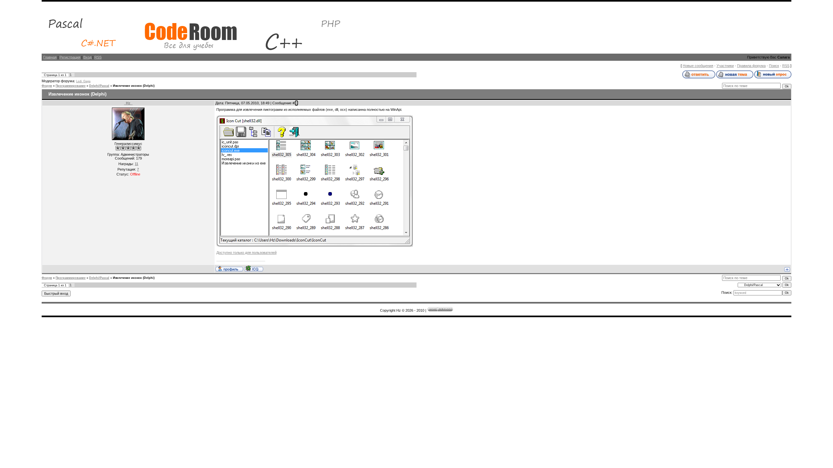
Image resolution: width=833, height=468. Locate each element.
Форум (47, 85)
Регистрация (70, 57)
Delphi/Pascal (99, 85)
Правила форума (751, 66)
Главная (50, 57)
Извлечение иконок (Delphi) (134, 85)
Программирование (71, 85)
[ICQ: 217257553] (253, 268)
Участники (725, 66)
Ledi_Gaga (83, 81)
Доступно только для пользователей (246, 252)
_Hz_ (128, 103)
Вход (87, 57)
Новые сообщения (698, 66)
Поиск (774, 66)
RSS (98, 57)
